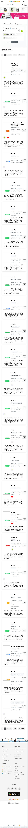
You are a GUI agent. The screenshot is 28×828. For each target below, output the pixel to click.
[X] (15, 788)
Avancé (18, 540)
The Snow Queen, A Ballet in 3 (17, 131)
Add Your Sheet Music (19, 751)
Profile (25, 826)
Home (3, 826)
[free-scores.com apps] (2, 10)
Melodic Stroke (20, 491)
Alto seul (13, 208)
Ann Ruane (13, 543)
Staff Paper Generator (19, 774)
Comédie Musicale (14, 570)
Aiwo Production (14, 102)
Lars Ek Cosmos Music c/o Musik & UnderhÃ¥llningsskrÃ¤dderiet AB (17, 71)
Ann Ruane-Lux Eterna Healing (17, 544)
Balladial (17, 574)
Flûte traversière (14, 351)
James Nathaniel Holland (16, 129)
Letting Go (14, 537)
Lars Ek (12, 67)
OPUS (20, 826)
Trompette (13, 185)
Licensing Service (18, 754)
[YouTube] (12, 788)
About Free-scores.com (7, 749)
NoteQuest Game (18, 772)
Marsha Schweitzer (15, 681)
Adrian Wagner (20, 707)
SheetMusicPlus (14, 74)
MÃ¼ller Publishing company (16, 629)
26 (7, 54)
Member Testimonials (6, 754)
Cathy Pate (13, 100)
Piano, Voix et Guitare (15, 326)
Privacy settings (5, 760)
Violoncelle (13, 232)
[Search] (22, 31)
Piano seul (13, 155)
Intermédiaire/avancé (15, 127)
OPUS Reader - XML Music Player (20, 767)
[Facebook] (8, 788)
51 (10, 54)
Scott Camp (19, 653)
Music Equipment (7, 773)
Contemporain (14, 158)
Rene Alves (19, 188)
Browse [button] (8, 826)
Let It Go (15, 42)
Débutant (19, 96)
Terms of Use (5, 756)
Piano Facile (13, 96)
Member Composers (19, 749)
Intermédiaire (18, 597)
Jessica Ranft (20, 572)
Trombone (13, 256)
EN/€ (26, 5)
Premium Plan (17, 756)
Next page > (21, 54)
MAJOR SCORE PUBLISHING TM (16, 603)
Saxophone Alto (14, 432)
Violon (12, 460)
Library (14, 826)
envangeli (13, 162)
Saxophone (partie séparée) (16, 403)
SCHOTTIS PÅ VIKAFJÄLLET (15, 64)
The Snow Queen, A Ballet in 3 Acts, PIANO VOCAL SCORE (17, 124)
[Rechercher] (22, 4)
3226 (15, 54)
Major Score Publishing (15, 606)
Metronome (17, 770)
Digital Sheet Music (8, 771)
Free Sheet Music (7, 766)
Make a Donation (18, 758)
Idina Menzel (21, 98)
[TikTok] (19, 788)
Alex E (18, 626)
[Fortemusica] (9, 803)
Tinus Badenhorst (14, 160)
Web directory (17, 778)
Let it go (13, 153)
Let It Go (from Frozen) (17, 646)
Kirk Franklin (13, 517)
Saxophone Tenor (14, 375)
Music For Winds (14, 683)
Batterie (12, 597)
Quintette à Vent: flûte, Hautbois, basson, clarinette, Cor (17, 675)
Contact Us (4, 751)
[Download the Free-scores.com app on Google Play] (14, 794)
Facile (18, 155)
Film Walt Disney (14, 98)
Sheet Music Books (8, 768)
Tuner (16, 776)
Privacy (3, 758)
